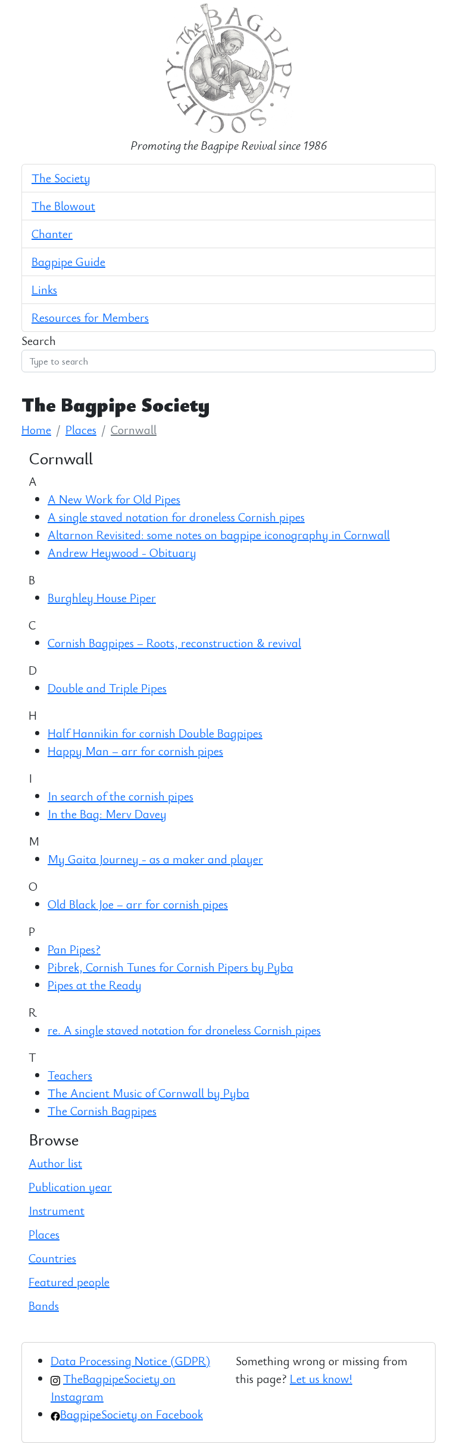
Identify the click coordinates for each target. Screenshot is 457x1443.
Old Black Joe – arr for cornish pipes (138, 904)
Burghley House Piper (102, 598)
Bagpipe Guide (68, 262)
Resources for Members (90, 317)
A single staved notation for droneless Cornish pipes (176, 517)
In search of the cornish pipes (120, 796)
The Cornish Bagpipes (102, 1111)
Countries (52, 1258)
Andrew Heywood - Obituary (122, 553)
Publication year (70, 1187)
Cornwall (133, 430)
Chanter (52, 234)
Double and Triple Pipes (107, 688)
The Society (61, 178)
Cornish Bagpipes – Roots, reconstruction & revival (174, 643)
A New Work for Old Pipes (114, 499)
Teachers (70, 1075)
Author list (55, 1163)
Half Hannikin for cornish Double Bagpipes (155, 733)
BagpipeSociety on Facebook (131, 1414)
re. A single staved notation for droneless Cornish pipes (184, 1030)
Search (38, 341)
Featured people (69, 1282)
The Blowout (63, 206)
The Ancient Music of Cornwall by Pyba (148, 1093)
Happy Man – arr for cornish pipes (135, 751)
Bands (44, 1306)
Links (44, 289)
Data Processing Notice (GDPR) (130, 1361)
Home (36, 430)
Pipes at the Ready (95, 985)
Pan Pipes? (74, 949)
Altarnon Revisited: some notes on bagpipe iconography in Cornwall (219, 535)
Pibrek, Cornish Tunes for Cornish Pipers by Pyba (170, 967)
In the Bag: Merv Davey (107, 814)
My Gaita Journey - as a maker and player (155, 859)
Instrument (56, 1210)
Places (80, 430)
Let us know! (321, 1379)
